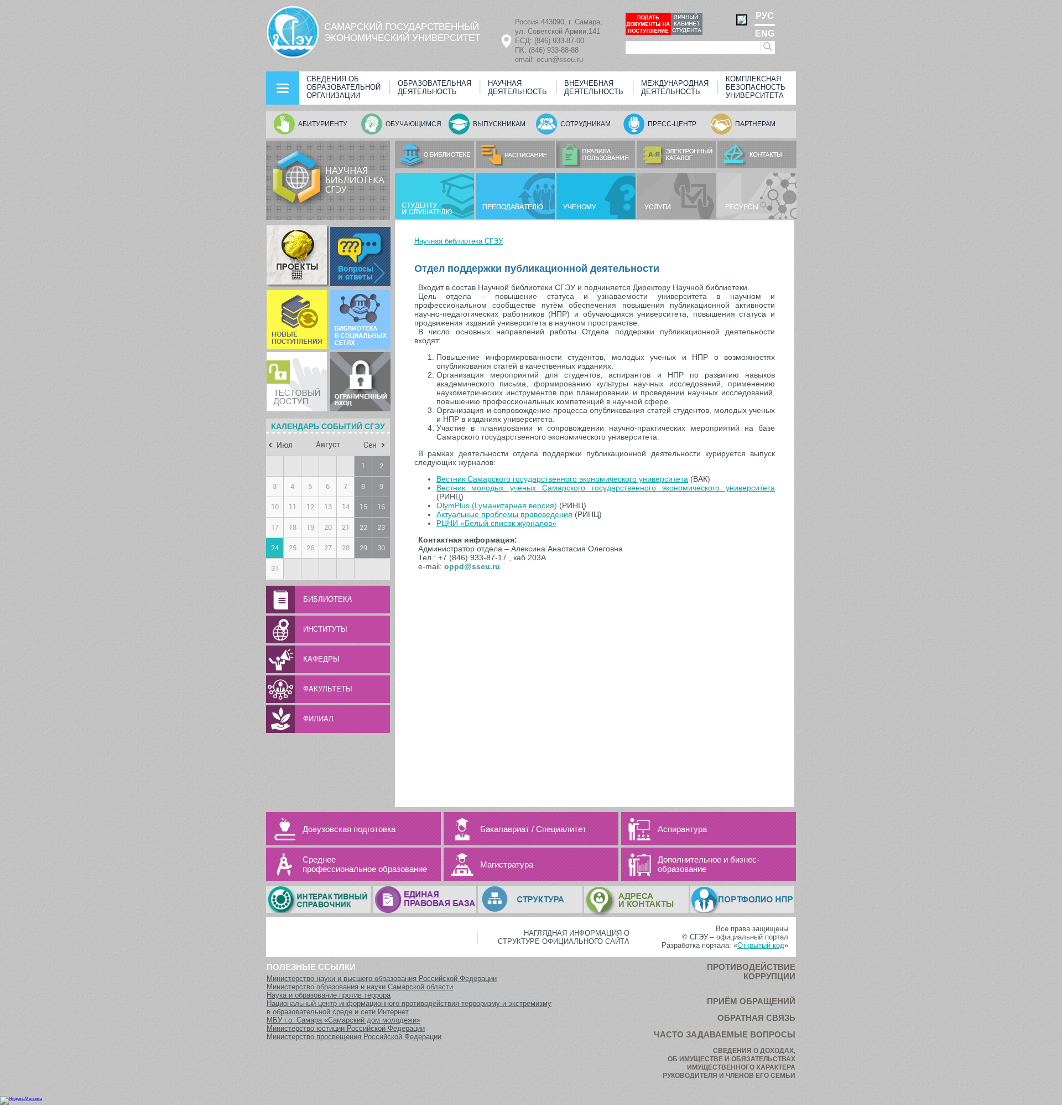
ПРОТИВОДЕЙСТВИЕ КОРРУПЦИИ (751, 971)
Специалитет (561, 829)
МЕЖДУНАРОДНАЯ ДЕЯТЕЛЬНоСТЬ (675, 87)
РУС (765, 16)
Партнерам (755, 124)
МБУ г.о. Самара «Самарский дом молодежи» (343, 1020)
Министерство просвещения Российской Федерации (354, 1036)
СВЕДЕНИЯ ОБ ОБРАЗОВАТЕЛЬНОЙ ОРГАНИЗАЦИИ (343, 87)
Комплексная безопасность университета (755, 87)
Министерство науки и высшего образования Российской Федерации (382, 978)
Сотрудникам (585, 124)
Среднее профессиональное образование (365, 864)
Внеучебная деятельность (593, 87)
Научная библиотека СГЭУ (458, 241)
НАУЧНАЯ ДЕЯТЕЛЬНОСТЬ (517, 87)
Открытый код (760, 945)
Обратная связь (756, 1018)
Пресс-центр (672, 124)
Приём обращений (751, 1001)
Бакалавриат (504, 829)
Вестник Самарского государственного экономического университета (562, 478)
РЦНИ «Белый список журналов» (496, 523)
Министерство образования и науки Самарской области (360, 987)
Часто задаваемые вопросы (724, 1034)
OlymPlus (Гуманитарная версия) (496, 505)
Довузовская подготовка (349, 829)
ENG (764, 33)
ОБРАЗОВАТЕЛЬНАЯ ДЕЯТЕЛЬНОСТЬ (434, 87)
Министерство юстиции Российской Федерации (346, 1028)
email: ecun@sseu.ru (549, 59)
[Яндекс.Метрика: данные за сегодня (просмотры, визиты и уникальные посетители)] (21, 1100)
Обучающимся (413, 124)
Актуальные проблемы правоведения (504, 514)
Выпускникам (499, 124)
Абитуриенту (322, 124)
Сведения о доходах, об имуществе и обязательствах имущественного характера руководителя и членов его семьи (729, 1063)
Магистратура (506, 864)
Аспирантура (682, 829)
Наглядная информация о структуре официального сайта (563, 937)
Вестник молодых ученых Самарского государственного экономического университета (605, 487)
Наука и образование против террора (329, 995)
